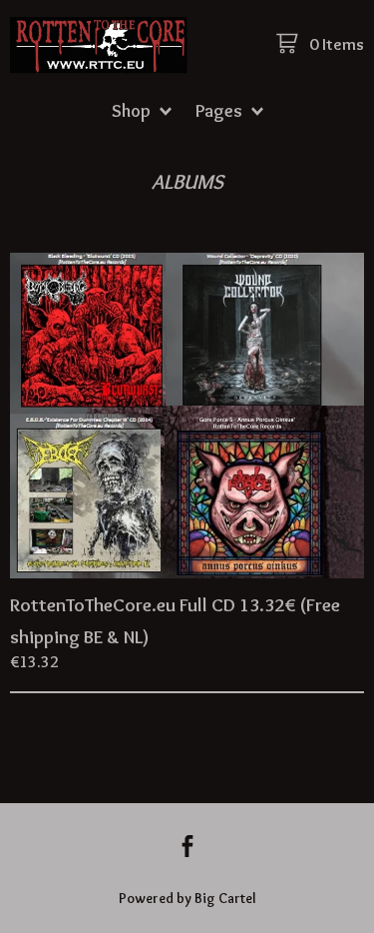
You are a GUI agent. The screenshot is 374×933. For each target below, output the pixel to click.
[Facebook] (187, 848)
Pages (220, 110)
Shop (133, 110)
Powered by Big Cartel (187, 898)
